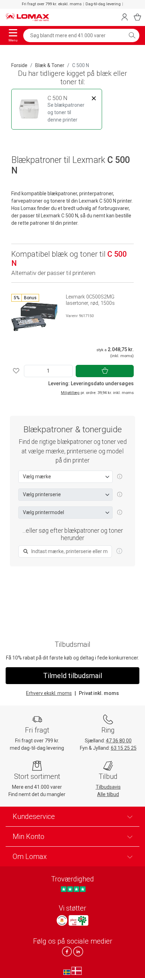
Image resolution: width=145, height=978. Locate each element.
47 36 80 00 (119, 740)
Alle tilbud (108, 794)
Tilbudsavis (108, 787)
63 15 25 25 (124, 748)
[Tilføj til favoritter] (16, 371)
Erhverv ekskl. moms (49, 693)
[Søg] (132, 35)
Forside (19, 65)
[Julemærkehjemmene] (62, 920)
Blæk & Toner (49, 65)
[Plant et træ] (78, 920)
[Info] (119, 551)
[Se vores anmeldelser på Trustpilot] (73, 889)
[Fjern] (94, 98)
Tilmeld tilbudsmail (72, 675)
